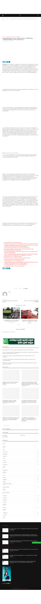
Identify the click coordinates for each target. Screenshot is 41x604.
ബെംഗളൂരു (5, 504)
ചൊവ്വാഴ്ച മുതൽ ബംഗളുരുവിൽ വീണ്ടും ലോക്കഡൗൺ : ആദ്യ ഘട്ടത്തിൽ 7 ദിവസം (17, 247)
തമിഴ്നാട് (21, 481)
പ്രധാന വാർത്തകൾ (17, 36)
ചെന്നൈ (21, 477)
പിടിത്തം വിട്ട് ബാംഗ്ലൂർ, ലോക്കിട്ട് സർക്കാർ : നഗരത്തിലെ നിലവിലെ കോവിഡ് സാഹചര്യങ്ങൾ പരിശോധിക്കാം (21, 243)
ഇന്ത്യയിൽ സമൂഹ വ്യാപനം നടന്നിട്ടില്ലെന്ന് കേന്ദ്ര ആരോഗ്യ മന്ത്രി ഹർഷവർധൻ (17, 257)
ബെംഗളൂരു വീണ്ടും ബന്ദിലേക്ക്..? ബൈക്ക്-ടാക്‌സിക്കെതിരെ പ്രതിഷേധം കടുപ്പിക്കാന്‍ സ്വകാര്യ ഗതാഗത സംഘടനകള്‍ (9, 401)
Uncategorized (21, 451)
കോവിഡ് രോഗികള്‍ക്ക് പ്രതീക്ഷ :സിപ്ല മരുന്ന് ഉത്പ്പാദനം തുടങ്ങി (14, 259)
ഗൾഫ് (21, 475)
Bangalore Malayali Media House (24, 588)
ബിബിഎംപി (21, 499)
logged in (7, 331)
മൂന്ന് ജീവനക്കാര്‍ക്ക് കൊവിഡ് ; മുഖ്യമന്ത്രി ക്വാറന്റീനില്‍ (13, 256)
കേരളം (11, 36)
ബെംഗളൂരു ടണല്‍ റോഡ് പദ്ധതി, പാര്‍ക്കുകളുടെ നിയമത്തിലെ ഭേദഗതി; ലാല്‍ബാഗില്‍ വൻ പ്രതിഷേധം (18, 349)
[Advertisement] (20, 7)
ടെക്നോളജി (21, 479)
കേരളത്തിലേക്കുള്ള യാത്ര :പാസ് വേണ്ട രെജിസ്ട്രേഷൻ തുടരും (13, 260)
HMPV (21, 449)
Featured (7, 36)
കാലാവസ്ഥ (21, 462)
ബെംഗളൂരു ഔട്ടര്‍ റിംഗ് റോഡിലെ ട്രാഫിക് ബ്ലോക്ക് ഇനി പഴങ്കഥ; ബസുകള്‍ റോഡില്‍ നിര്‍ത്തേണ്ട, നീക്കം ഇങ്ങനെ (23, 550)
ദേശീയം (4, 489)
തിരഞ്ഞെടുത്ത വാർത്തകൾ (7, 483)
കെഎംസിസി (21, 464)
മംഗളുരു (21, 507)
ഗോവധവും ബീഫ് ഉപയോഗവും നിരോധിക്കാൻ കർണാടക (13, 242)
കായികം (21, 460)
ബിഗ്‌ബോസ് (21, 497)
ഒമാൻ (21, 458)
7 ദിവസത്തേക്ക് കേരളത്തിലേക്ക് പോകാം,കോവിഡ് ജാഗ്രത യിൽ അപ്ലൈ (15, 264)
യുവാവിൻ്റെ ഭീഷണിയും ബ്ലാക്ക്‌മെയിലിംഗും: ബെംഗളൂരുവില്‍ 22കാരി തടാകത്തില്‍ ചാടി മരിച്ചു (23, 556)
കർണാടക (4, 472)
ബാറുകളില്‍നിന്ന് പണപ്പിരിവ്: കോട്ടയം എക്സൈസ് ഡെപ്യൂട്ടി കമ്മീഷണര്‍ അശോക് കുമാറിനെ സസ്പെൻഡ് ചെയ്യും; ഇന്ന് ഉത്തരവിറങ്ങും (29, 419)
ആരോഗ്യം (21, 456)
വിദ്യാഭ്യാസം (21, 512)
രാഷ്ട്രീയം (4, 509)
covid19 (3, 36)
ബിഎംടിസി (21, 495)
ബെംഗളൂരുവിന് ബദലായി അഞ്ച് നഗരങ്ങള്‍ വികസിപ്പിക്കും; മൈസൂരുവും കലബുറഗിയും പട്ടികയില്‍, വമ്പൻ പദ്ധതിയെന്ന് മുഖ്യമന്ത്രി (29, 401)
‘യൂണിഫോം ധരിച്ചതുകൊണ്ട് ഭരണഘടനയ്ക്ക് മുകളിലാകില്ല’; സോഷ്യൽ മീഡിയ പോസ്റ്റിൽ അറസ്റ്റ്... (29, 321)
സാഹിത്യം (21, 514)
